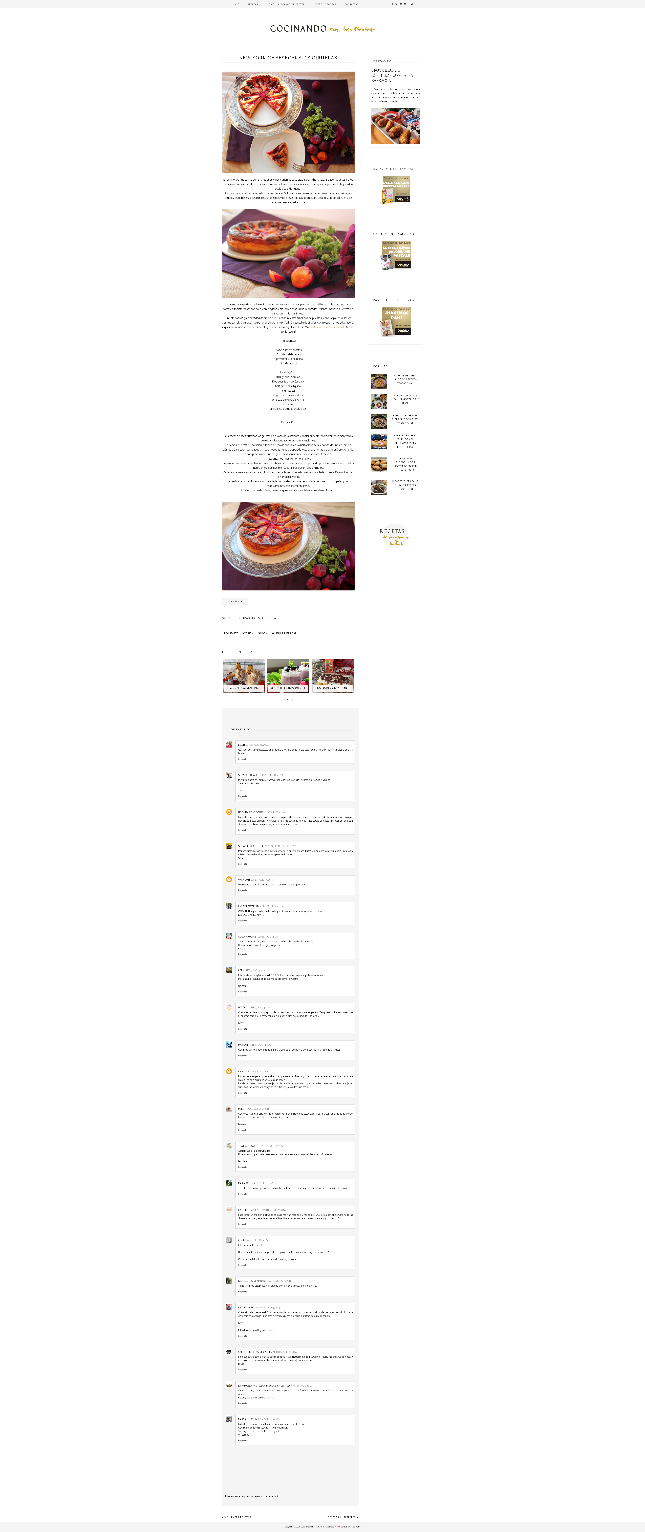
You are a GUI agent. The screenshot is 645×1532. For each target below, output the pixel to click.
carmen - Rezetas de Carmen (255, 1352)
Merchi (242, 1109)
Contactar (352, 4)
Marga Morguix (247, 1419)
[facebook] (392, 4)
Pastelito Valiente (249, 1210)
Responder (242, 758)
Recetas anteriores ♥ (343, 1517)
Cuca (241, 1240)
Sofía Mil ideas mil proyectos (256, 846)
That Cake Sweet (248, 1146)
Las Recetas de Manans (252, 1281)
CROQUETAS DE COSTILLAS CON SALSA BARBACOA (392, 75)
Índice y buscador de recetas (286, 4)
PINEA (263, 633)
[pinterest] (401, 4)
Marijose (243, 1045)
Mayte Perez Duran (249, 906)
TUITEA (249, 633)
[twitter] (396, 4)
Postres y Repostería (235, 601)
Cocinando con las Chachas (313, 1527)
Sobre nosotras (325, 4)
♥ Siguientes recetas (236, 1517)
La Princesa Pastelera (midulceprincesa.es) (264, 1386)
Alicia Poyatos (247, 937)
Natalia (242, 1008)
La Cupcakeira (246, 1308)
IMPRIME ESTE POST (285, 633)
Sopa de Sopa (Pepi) (249, 775)
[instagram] (405, 4)
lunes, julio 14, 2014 (257, 745)
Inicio (235, 4)
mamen (242, 1072)
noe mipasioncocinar (251, 812)
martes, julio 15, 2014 (271, 1146)
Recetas (253, 4)
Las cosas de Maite (352, 1527)
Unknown (244, 880)
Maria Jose (244, 1183)
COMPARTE (231, 633)
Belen (241, 745)
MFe (240, 970)
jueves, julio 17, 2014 (269, 1419)
